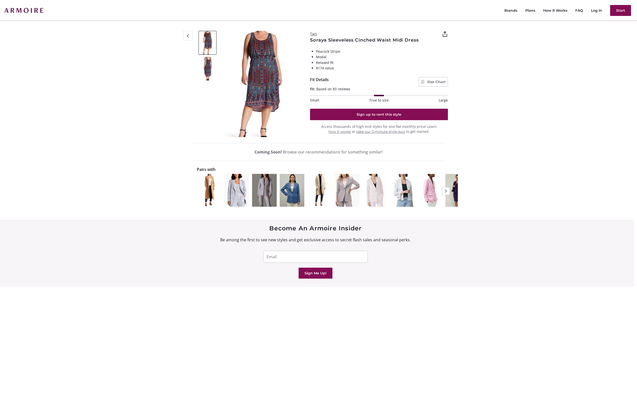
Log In (596, 10)
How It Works (555, 10)
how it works (339, 131)
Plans (530, 10)
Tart (313, 34)
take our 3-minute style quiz (380, 131)
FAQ (579, 10)
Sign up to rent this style (379, 114)
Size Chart (436, 82)
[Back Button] (188, 36)
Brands (510, 10)
